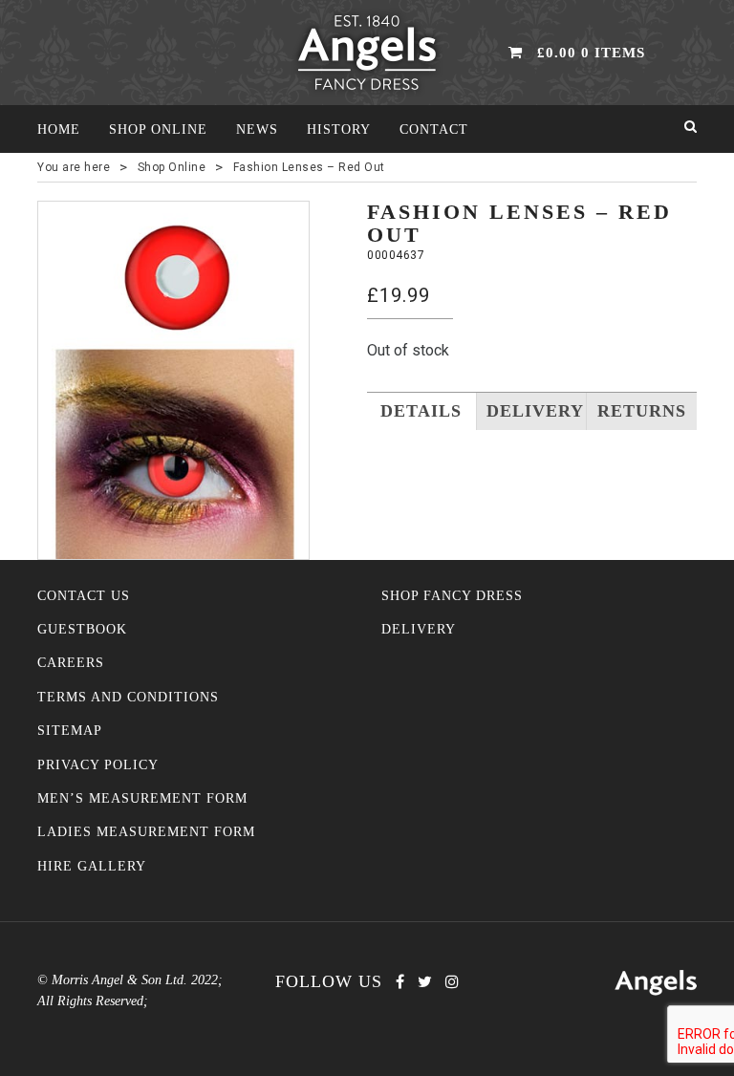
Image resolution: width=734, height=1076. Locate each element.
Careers (70, 663)
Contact (433, 129)
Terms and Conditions (128, 697)
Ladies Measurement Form (146, 832)
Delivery (418, 629)
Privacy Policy (98, 765)
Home (58, 129)
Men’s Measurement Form (142, 798)
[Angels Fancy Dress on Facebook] (400, 982)
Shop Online (158, 129)
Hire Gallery (91, 866)
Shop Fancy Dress (452, 596)
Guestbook (82, 629)
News (257, 129)
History (339, 129)
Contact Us (83, 596)
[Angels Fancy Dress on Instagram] (452, 982)
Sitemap (69, 730)
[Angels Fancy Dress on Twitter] (425, 982)
